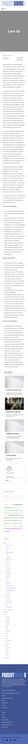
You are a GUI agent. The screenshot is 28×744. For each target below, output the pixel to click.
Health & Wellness (9, 585)
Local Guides (8, 593)
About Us (3, 715)
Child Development (9, 552)
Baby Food (8, 619)
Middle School (9, 559)
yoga (12, 526)
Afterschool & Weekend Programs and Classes (11, 693)
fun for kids (11, 529)
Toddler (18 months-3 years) (14, 518)
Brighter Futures (12, 433)
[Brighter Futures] (14, 425)
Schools (3, 705)
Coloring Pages (9, 607)
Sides (7, 636)
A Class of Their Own (14, 390)
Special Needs (8, 600)
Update (7, 652)
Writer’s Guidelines (5, 719)
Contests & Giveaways (8, 609)
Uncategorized (6, 657)
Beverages (8, 621)
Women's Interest (9, 602)
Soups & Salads (9, 640)
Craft (20, 523)
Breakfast (7, 624)
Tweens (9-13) (13, 510)
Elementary (8, 557)
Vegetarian (8, 643)
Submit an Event (5, 727)
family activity (8, 520)
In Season (7, 647)
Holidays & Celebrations (10, 588)
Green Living (8, 583)
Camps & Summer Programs (7, 698)
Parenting (7, 595)
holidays (20, 513)
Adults (16, 523)
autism (9, 523)
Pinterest (14, 740)
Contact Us (4, 717)
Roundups (6, 645)
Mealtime (8, 576)
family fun (17, 513)
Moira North (9, 55)
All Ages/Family (13, 515)
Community (6, 59)
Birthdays (7, 547)
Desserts (7, 626)
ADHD (12, 523)
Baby (7, 554)
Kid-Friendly (8, 631)
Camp (7, 550)
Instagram (10, 740)
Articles (5, 543)
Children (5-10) (16, 520)
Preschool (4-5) (9, 507)
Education (8, 571)
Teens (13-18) (8, 505)
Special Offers (4, 707)
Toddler (7, 564)
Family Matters (8, 573)
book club (20, 515)
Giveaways (6, 612)
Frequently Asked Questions (7, 722)
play (19, 510)
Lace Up (10, 480)
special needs (6, 515)
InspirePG (8, 569)
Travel (7, 578)
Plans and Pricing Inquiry (6, 724)
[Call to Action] (14, 447)
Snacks (7, 638)
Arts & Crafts (6, 605)
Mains (7, 633)
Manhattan (19, 60)
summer (6, 523)
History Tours (16, 526)
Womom (7, 655)
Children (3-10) (7, 526)
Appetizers (8, 616)
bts (22, 520)
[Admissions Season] (14, 404)
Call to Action (11, 455)
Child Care (4, 700)
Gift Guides (8, 581)
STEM (13, 504)
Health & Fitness (5, 702)
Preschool (8, 562)
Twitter (7, 740)
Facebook (4, 740)
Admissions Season (13, 412)
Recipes (5, 614)
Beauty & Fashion (9, 545)
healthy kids (12, 513)
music (7, 513)
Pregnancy (8, 597)
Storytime (18, 504)
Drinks (7, 628)
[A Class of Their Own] (14, 382)
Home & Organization (10, 590)
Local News (19, 59)
